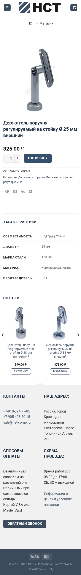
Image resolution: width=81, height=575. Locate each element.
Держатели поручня (31, 177)
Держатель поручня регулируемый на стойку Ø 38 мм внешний (60, 350)
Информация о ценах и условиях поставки (58, 499)
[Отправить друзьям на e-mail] (15, 191)
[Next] (78, 344)
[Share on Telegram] (30, 191)
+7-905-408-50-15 (16, 417)
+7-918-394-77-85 (16, 411)
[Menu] (7, 7)
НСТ (30, 23)
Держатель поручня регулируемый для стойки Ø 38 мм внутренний (20, 350)
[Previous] (3, 344)
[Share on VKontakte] (22, 191)
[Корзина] (73, 7)
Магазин (47, 23)
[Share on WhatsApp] (7, 191)
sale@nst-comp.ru (17, 422)
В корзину (38, 158)
